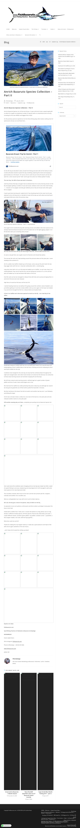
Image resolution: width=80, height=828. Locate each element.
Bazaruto (13, 103)
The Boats (44, 815)
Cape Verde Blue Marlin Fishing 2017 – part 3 (45, 792)
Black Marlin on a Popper (64, 94)
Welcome (47, 810)
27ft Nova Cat (73, 815)
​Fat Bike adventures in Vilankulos (60, 821)
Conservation (48, 813)
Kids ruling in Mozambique (64, 96)
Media (74, 817)
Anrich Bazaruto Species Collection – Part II (69, 41)
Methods (58, 812)
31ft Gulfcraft (49, 815)
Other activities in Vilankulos (70, 820)
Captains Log (21, 103)
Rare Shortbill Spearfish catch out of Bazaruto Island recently (28, 794)
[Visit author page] (7, 661)
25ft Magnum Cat (65, 815)
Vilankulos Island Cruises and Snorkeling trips (51, 823)
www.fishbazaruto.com (10, 648)
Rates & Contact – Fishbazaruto (48, 819)
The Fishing (73, 811)
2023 (7, 103)
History (42, 813)
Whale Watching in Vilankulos (47, 822)
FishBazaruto (30, 103)
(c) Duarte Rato (71, 818)
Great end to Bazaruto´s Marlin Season (12, 792)
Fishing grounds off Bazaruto (67, 812)
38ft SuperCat (57, 815)
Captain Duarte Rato (55, 810)
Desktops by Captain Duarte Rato (49, 818)
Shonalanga (9, 101)
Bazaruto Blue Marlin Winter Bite (65, 78)
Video (65, 818)
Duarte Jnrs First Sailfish (63, 66)
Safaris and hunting (72, 826)
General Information (71, 825)
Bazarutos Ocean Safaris (63, 61)
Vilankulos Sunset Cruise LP (61, 822)
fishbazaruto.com (17, 641)
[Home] (40, 41)
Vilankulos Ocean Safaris (46, 821)
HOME (42, 810)
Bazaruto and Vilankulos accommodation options (55, 826)
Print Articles (60, 818)
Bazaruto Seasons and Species (48, 812)
